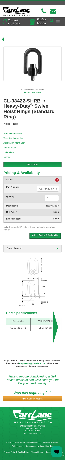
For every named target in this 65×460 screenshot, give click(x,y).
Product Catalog (41, 21)
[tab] (32, 248)
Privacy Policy (10, 452)
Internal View (9, 148)
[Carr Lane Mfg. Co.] (16, 11)
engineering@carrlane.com (32, 363)
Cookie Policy (23, 452)
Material (7, 157)
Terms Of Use (37, 452)
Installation (8, 152)
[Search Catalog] (52, 20)
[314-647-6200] (44, 11)
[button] (32, 398)
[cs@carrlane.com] (53, 11)
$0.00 (56, 212)
